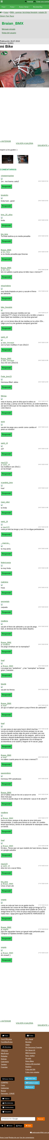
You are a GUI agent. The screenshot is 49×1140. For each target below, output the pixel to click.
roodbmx (4, 621)
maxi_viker (5, 502)
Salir (29, 1126)
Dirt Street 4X (30, 1050)
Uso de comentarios (27, 1137)
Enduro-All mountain (32, 1064)
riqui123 (4, 463)
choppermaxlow (7, 176)
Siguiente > (43, 145)
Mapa (20, 1126)
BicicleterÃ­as (37, 7)
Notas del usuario (9, 33)
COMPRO (4, 1082)
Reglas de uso (14, 1137)
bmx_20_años (6, 215)
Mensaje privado (8, 29)
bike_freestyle (6, 307)
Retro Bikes (29, 1061)
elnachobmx (6, 286)
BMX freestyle (30, 1053)
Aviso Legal (4, 1137)
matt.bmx (4, 582)
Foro (3, 7)
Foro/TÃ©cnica (6, 1039)
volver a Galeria (24, 143)
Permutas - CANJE (7, 1093)
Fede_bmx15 (6, 376)
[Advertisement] (24, 114)
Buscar (3, 1091)
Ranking (28, 1067)
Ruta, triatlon (30, 1056)
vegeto (3, 900)
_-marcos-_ (5, 543)
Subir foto (31, 1078)
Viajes (27, 1045)
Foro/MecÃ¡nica (6, 1042)
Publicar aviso (33, 1083)
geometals (5, 601)
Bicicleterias (8, 1103)
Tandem (4, 1064)
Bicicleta (8, 1047)
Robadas (4, 1056)
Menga (3, 396)
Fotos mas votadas (32, 1072)
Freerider (4, 1067)
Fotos (12, 7)
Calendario (5, 1062)
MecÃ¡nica (5, 1053)
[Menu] (1, 1)
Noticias (4, 1059)
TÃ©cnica (4, 1051)
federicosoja (6, 563)
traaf (2, 660)
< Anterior (5, 141)
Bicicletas (5, 11)
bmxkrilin (4, 195)
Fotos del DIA (30, 1069)
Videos (15, 11)
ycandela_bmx (7, 483)
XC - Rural (29, 1039)
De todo (28, 1058)
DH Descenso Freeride (33, 1047)
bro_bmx (4, 234)
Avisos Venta (23, 7)
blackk (3, 684)
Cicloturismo (9, 1107)
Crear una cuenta (42, 1)
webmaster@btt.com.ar (40, 1132)
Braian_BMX (6, 250)
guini (3, 422)
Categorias (5, 1088)
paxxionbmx (6, 773)
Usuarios (7, 1112)
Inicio (10, 1126)
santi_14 (4, 337)
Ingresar (30, 1)
